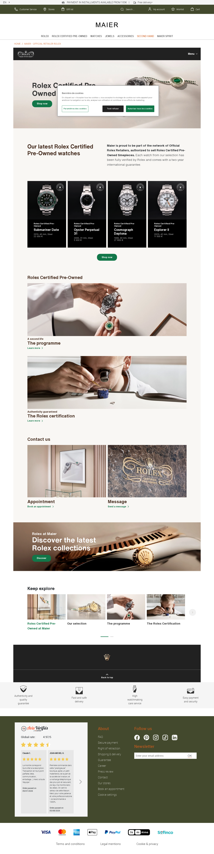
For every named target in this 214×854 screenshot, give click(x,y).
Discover (41, 558)
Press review (105, 771)
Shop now (42, 104)
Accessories (125, 36)
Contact (103, 777)
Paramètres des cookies (75, 109)
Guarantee (104, 760)
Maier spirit (165, 36)
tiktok (165, 737)
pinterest (146, 737)
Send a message (117, 506)
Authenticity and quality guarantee (23, 699)
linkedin (174, 737)
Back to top (107, 677)
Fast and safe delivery (79, 699)
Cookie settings (107, 794)
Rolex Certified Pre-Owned (69, 36)
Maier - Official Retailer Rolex (42, 43)
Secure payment (108, 742)
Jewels (109, 36)
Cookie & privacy (147, 844)
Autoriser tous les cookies (140, 109)
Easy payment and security (190, 699)
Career (102, 766)
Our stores (104, 783)
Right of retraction (109, 748)
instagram (156, 737)
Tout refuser (113, 109)
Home (17, 43)
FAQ (100, 737)
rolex (45, 36)
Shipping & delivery (109, 754)
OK (190, 755)
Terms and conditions (70, 844)
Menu (191, 54)
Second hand (145, 36)
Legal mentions (110, 844)
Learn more (33, 348)
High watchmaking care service (134, 699)
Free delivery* (145, 2)
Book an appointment (39, 506)
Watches (96, 36)
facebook (137, 737)
